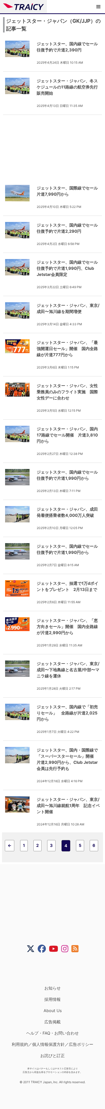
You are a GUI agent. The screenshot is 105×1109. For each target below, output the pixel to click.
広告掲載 (52, 1021)
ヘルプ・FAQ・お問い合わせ (52, 1033)
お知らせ (52, 988)
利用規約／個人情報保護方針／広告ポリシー (52, 1044)
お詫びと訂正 (52, 1055)
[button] (98, 6)
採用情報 (52, 999)
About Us (53, 1010)
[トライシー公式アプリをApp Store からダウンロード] (55, 969)
